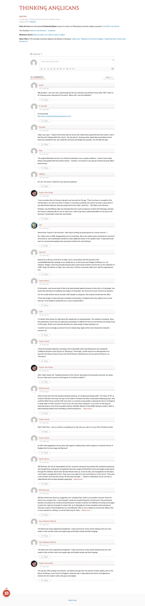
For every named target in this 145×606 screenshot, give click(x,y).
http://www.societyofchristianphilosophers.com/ (54, 116)
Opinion (33, 22)
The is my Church (111, 26)
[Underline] (48, 68)
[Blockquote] (60, 68)
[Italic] (44, 68)
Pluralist (42, 127)
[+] (73, 69)
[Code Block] (63, 68)
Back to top (73, 600)
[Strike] (51, 68)
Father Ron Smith (46, 193)
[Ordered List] (54, 68)
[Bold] (41, 68)
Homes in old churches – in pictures (42, 30)
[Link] (67, 68)
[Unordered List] (57, 68)
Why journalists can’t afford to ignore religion (49, 35)
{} (70, 69)
